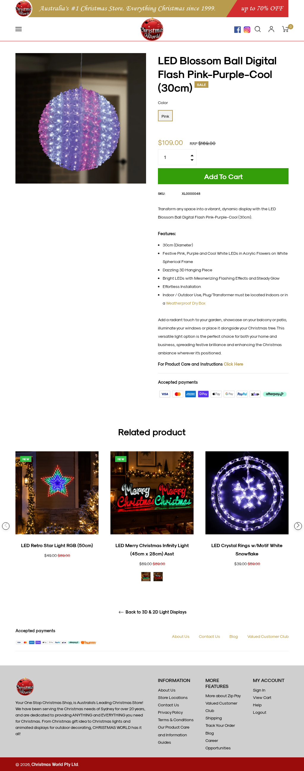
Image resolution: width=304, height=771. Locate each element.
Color (163, 102)
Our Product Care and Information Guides (173, 734)
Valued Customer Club (268, 636)
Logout (259, 712)
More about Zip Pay (223, 695)
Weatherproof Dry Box (185, 302)
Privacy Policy (170, 712)
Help (257, 704)
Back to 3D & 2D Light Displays (155, 612)
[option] (57, 515)
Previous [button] (6, 526)
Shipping (213, 717)
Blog (233, 636)
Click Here (233, 364)
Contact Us (209, 636)
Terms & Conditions (176, 719)
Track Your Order (220, 725)
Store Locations (173, 697)
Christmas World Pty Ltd (54, 764)
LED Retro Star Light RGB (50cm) (57, 545)
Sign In (259, 689)
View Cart (262, 697)
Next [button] (298, 526)
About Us (180, 636)
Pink (165, 116)
